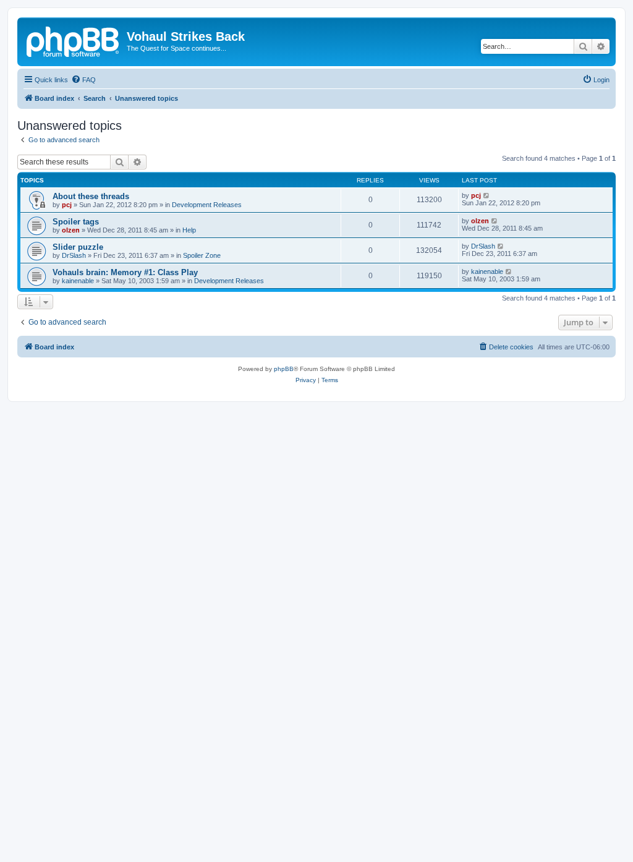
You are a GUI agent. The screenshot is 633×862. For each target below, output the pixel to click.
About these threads (91, 196)
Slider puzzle (78, 247)
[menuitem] (83, 79)
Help (189, 230)
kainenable (78, 280)
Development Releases (207, 204)
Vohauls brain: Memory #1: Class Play (125, 272)
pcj (67, 204)
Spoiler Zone (202, 255)
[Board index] (73, 40)
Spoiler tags (76, 221)
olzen (71, 230)
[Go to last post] (487, 195)
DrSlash (74, 255)
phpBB (284, 368)
